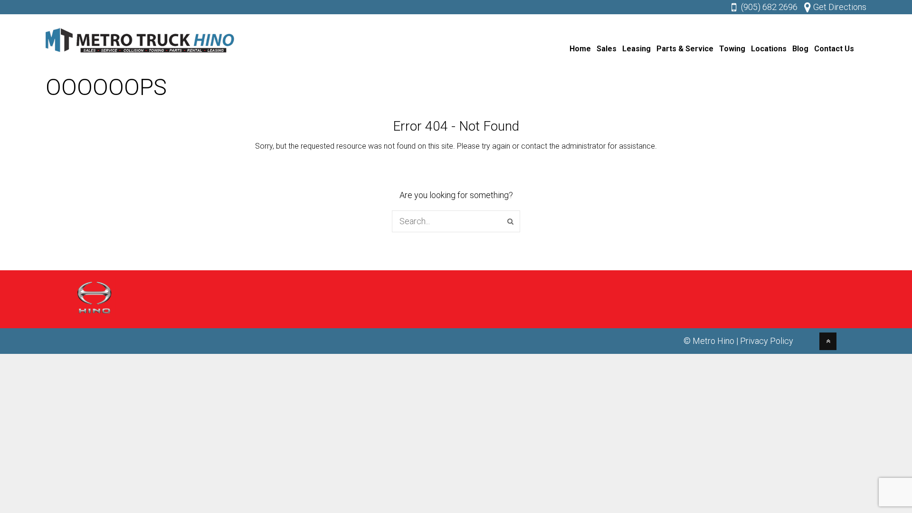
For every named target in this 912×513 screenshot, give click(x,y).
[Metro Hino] (141, 55)
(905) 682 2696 (769, 7)
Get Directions (839, 7)
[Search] (510, 221)
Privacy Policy (766, 341)
